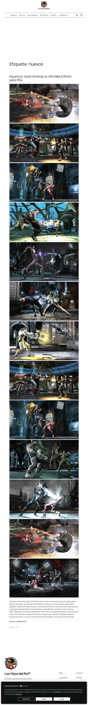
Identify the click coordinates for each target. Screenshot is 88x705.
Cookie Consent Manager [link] (11, 686)
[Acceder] (76, 15)
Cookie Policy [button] (57, 692)
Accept (62, 699)
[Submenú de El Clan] (56, 15)
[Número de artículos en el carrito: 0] (81, 15)
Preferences (26, 699)
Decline (44, 699)
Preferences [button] (19, 694)
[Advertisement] (44, 40)
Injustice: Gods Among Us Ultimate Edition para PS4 (40, 78)
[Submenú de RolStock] (67, 15)
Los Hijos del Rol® (44, 9)
